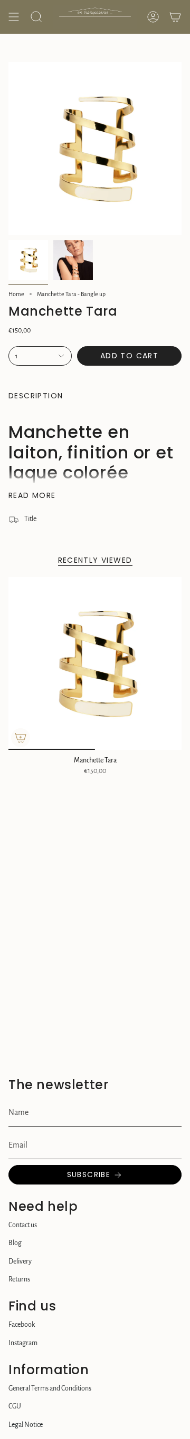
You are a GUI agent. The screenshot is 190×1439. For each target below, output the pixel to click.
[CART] (175, 17)
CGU (14, 1406)
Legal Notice (25, 1424)
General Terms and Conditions (49, 1388)
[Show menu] (13, 17)
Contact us (22, 1225)
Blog (15, 1243)
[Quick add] (20, 737)
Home (16, 294)
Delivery (20, 1261)
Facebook (21, 1324)
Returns (19, 1279)
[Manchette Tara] (95, 663)
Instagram (22, 1343)
